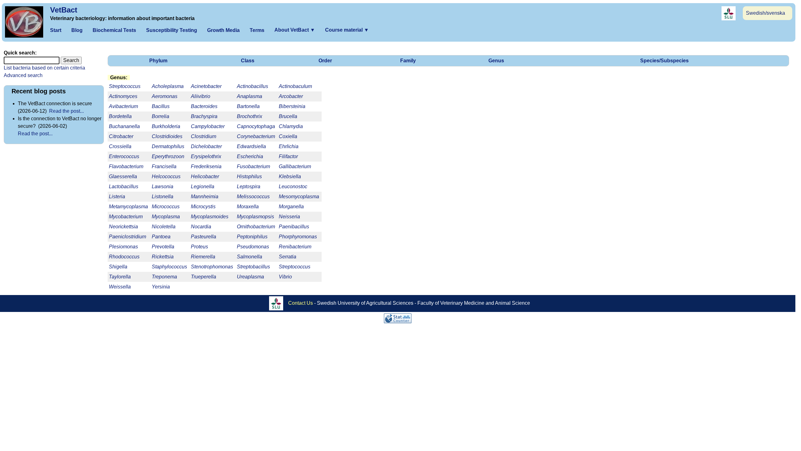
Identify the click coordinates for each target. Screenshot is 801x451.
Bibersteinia (292, 106)
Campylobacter (208, 126)
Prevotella (163, 246)
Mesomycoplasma (299, 196)
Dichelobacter (206, 146)
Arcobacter (291, 96)
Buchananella (124, 126)
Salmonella (249, 256)
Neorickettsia (123, 226)
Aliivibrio (200, 96)
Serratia (287, 256)
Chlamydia (291, 126)
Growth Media (223, 30)
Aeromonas (164, 96)
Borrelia (160, 116)
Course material (347, 30)
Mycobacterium (126, 216)
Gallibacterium (295, 166)
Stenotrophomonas (212, 266)
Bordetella (120, 116)
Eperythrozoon (168, 156)
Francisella (164, 166)
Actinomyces (123, 96)
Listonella (162, 196)
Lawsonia (162, 186)
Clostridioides (167, 136)
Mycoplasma (166, 216)
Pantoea (161, 236)
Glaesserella (123, 176)
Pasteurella (203, 236)
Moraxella (248, 206)
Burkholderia (166, 126)
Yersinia (161, 286)
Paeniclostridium (127, 236)
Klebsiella (290, 176)
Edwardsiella (251, 146)
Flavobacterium (126, 166)
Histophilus (249, 176)
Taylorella (120, 276)
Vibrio (285, 276)
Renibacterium (295, 246)
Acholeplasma (168, 86)
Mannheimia (204, 196)
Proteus (199, 246)
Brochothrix (249, 116)
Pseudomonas (253, 246)
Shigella (118, 266)
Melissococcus (253, 196)
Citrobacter (121, 136)
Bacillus (161, 106)
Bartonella (248, 106)
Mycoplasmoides (209, 216)
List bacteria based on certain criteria (44, 67)
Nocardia (201, 226)
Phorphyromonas (298, 236)
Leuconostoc (293, 186)
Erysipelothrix (206, 156)
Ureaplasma (250, 276)
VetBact (63, 10)
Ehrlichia (288, 146)
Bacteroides (204, 106)
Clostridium (203, 136)
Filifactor (288, 156)
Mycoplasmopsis (255, 216)
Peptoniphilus (252, 236)
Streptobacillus (253, 266)
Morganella (291, 206)
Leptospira (248, 186)
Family (408, 60)
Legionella (202, 186)
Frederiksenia (206, 166)
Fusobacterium (253, 166)
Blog (77, 30)
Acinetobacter (206, 86)
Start (55, 30)
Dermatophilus (168, 146)
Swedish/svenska (765, 13)
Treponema (164, 276)
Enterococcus (124, 156)
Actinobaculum (295, 86)
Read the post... (66, 111)
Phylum (158, 60)
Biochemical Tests (114, 30)
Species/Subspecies (664, 60)
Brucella (288, 116)
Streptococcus (294, 266)
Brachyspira (204, 116)
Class (247, 60)
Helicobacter (205, 176)
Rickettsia (163, 256)
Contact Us (300, 303)
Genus (496, 60)
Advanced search (23, 75)
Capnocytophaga (256, 126)
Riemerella (203, 256)
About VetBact (294, 30)
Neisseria (289, 216)
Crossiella (120, 146)
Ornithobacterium (256, 226)
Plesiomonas (123, 246)
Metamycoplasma (128, 206)
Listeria (117, 196)
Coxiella (288, 136)
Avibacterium (123, 106)
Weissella (120, 286)
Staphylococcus (169, 266)
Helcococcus (166, 176)
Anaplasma (249, 96)
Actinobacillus (252, 86)
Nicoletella (164, 226)
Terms (257, 30)
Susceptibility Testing (171, 30)
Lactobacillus (123, 186)
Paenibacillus (294, 226)
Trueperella (203, 276)
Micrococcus (166, 206)
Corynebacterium (256, 136)
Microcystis (203, 206)
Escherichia (250, 156)
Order (325, 60)
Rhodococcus (124, 256)
